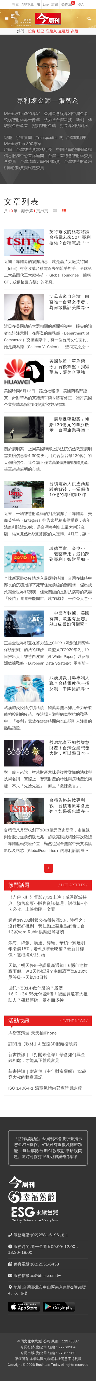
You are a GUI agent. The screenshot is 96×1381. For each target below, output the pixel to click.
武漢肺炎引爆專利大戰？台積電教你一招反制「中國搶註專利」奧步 (69, 683)
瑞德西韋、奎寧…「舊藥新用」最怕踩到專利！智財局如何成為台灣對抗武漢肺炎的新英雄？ (69, 554)
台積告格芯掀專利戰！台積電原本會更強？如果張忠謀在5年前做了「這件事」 (69, 806)
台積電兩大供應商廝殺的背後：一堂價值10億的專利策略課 (69, 489)
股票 (40, 31)
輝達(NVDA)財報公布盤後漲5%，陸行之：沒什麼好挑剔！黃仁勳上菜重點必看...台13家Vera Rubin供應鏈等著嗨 (47, 926)
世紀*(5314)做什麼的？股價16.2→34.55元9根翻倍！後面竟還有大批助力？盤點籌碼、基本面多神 (48, 994)
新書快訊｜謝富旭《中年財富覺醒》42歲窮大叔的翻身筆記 (47, 1074)
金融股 (63, 31)
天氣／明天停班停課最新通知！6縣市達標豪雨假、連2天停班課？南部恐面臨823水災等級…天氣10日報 (48, 971)
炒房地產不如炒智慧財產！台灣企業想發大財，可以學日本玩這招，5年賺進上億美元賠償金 (69, 748)
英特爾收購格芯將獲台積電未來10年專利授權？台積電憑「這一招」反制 (70, 237)
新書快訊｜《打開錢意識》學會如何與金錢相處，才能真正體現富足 (46, 1057)
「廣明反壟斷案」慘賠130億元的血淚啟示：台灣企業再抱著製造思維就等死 (69, 425)
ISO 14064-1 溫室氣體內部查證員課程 (45, 1088)
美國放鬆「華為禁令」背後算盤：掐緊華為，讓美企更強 (69, 366)
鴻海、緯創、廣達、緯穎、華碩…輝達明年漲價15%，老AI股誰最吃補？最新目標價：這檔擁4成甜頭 (46, 949)
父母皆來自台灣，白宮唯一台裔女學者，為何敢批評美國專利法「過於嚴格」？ (69, 302)
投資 (31, 31)
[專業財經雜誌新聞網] (48, 19)
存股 (74, 31)
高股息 (51, 31)
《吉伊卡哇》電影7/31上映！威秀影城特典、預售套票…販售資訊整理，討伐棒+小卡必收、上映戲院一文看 (48, 903)
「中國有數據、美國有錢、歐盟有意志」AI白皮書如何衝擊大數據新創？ (69, 619)
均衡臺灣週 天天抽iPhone (32, 1033)
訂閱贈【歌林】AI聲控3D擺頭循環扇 (42, 1044)
